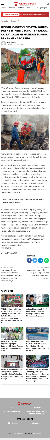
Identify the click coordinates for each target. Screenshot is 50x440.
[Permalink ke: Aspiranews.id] (3, 43)
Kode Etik (36, 408)
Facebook (14, 423)
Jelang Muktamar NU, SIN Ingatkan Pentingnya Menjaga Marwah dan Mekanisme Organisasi (36, 312)
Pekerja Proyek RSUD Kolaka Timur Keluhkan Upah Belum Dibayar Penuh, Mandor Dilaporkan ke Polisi (37, 346)
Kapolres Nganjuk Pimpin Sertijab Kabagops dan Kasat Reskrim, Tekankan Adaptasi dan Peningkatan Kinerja (12, 374)
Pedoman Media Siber (13, 411)
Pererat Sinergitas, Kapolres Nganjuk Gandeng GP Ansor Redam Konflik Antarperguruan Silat (12, 346)
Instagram (37, 423)
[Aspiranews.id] (25, 3)
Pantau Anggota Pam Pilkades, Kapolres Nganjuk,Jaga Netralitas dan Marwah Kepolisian (37, 272)
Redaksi (12, 408)
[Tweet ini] (34, 260)
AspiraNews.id (18, 433)
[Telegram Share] (40, 260)
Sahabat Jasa (36, 433)
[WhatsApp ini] (46, 260)
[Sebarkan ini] (29, 260)
